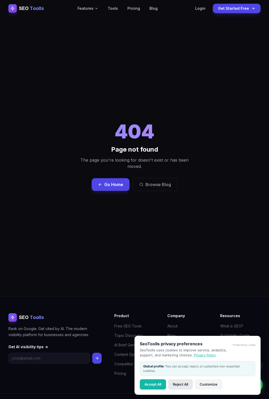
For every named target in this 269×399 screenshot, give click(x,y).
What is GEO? (231, 326)
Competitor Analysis (131, 364)
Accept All (152, 384)
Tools (113, 8)
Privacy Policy (205, 355)
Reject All (180, 384)
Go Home (113, 184)
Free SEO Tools (128, 326)
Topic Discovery (128, 335)
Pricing (133, 8)
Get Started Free (233, 8)
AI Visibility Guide (235, 335)
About (172, 326)
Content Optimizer (130, 354)
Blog (153, 8)
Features (85, 8)
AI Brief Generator (129, 345)
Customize (209, 384)
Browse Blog (158, 184)
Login (200, 8)
